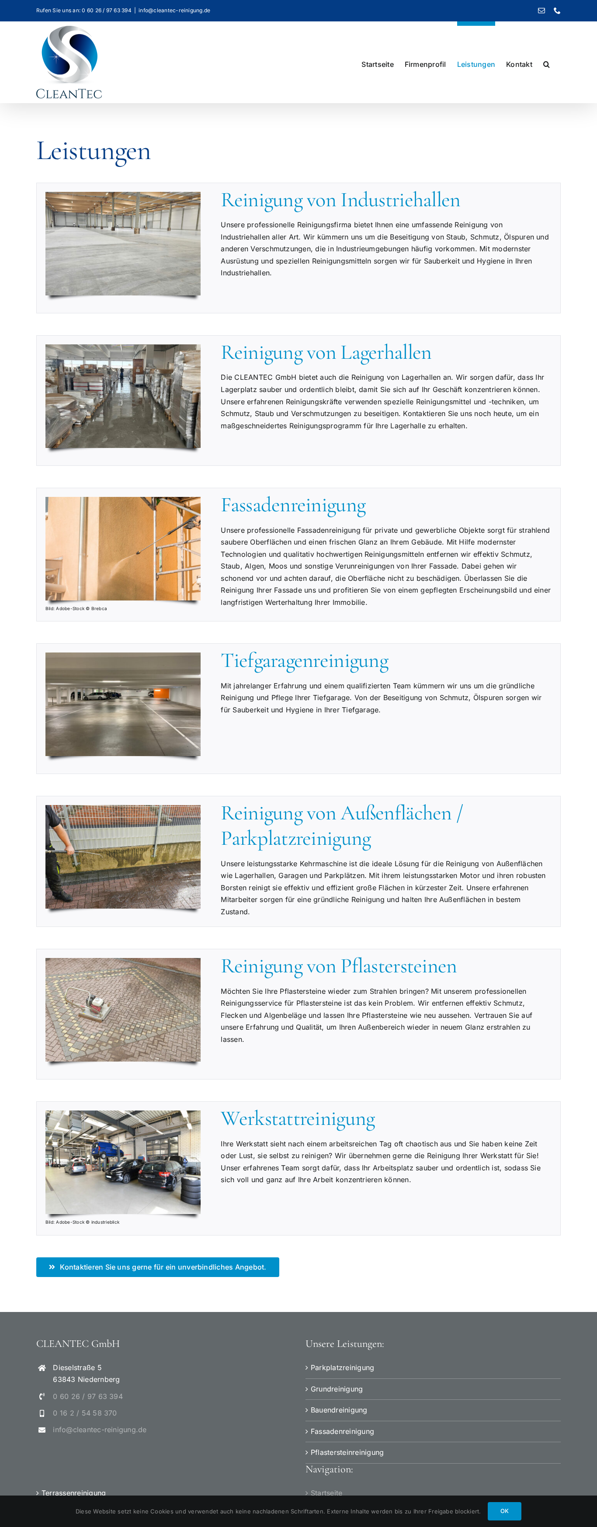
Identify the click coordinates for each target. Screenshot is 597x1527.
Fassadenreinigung (342, 1431)
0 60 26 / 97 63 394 (88, 1396)
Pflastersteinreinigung (347, 1452)
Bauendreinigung (339, 1410)
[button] (546, 62)
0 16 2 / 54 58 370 (85, 1413)
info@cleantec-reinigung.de (174, 10)
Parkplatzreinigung (342, 1367)
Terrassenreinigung (74, 1493)
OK (504, 1510)
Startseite (326, 1493)
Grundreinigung (337, 1389)
